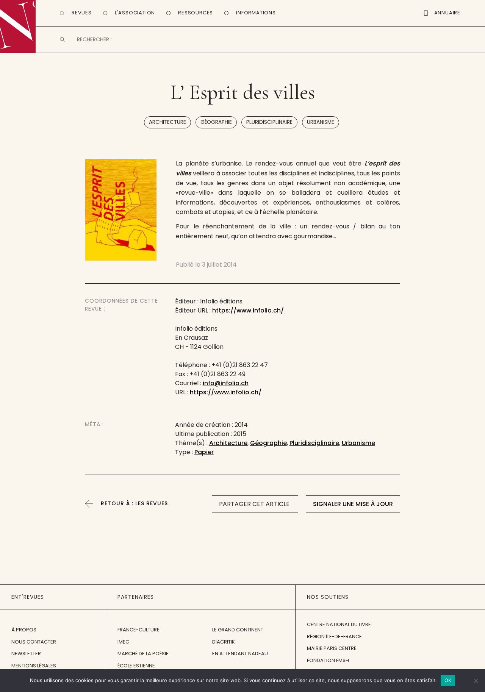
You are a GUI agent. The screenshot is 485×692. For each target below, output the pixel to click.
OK (448, 680)
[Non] (475, 680)
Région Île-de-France (334, 636)
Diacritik (223, 641)
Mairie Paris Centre (332, 648)
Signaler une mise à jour (353, 504)
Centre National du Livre (339, 624)
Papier (204, 452)
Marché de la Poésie (143, 653)
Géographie (216, 122)
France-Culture (138, 629)
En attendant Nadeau (240, 653)
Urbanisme (320, 122)
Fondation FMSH (328, 660)
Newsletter (26, 653)
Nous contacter (33, 641)
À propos (23, 629)
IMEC (123, 641)
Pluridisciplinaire (269, 122)
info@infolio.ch (226, 383)
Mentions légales (33, 665)
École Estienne (136, 665)
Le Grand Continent (237, 629)
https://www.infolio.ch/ (248, 310)
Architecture (167, 122)
